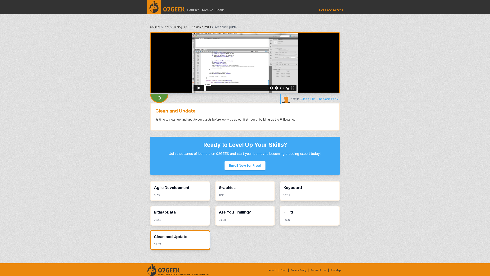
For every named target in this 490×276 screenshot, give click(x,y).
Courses (193, 10)
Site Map (336, 270)
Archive (207, 10)
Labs (167, 27)
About (272, 270)
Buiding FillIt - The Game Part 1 (192, 27)
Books (220, 10)
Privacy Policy (298, 270)
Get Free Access (331, 10)
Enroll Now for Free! (245, 165)
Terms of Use (318, 270)
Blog (283, 270)
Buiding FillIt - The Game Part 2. (319, 98)
